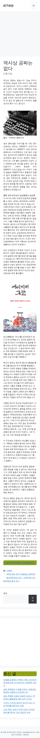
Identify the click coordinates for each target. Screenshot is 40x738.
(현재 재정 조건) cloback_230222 (20, 574)
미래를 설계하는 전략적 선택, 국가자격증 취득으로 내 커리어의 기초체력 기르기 (19, 683)
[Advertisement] (20, 32)
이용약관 (26, 735)
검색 (5, 593)
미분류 (9, 571)
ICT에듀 (8, 5)
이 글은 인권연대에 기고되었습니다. (19, 562)
